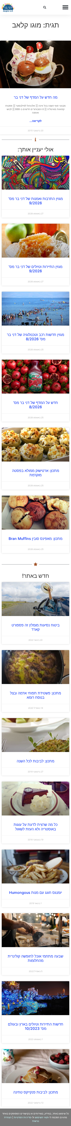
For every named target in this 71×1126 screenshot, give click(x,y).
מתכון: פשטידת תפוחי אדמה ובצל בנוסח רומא (35, 695)
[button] (65, 7)
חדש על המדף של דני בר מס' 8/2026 (35, 404)
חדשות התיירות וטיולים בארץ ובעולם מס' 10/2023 (35, 1026)
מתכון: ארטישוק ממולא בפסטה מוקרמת (35, 472)
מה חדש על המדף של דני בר (35, 97)
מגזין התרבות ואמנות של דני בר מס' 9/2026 (35, 201)
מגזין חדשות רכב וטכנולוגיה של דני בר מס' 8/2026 (35, 336)
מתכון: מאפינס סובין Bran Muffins (35, 538)
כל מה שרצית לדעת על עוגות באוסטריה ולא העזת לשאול (36, 826)
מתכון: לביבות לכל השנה (35, 761)
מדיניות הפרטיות (22, 1117)
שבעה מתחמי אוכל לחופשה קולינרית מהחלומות (35, 958)
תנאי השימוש (42, 1117)
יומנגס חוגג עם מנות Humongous (35, 892)
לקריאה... (35, 121)
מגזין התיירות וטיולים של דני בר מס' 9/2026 (35, 269)
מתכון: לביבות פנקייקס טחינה (35, 1092)
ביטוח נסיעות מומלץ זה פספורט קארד (36, 627)
